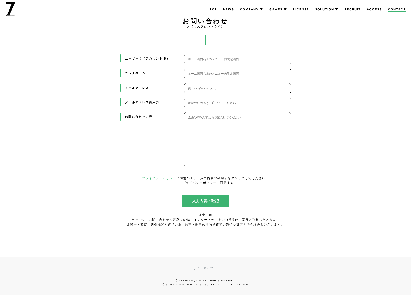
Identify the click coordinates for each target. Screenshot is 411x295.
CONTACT (397, 9)
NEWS (228, 9)
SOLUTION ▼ (327, 9)
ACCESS (374, 9)
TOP (213, 9)
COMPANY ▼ (251, 9)
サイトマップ (203, 268)
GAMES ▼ (278, 9)
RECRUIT (353, 9)
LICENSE (301, 9)
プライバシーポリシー (159, 178)
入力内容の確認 (205, 201)
